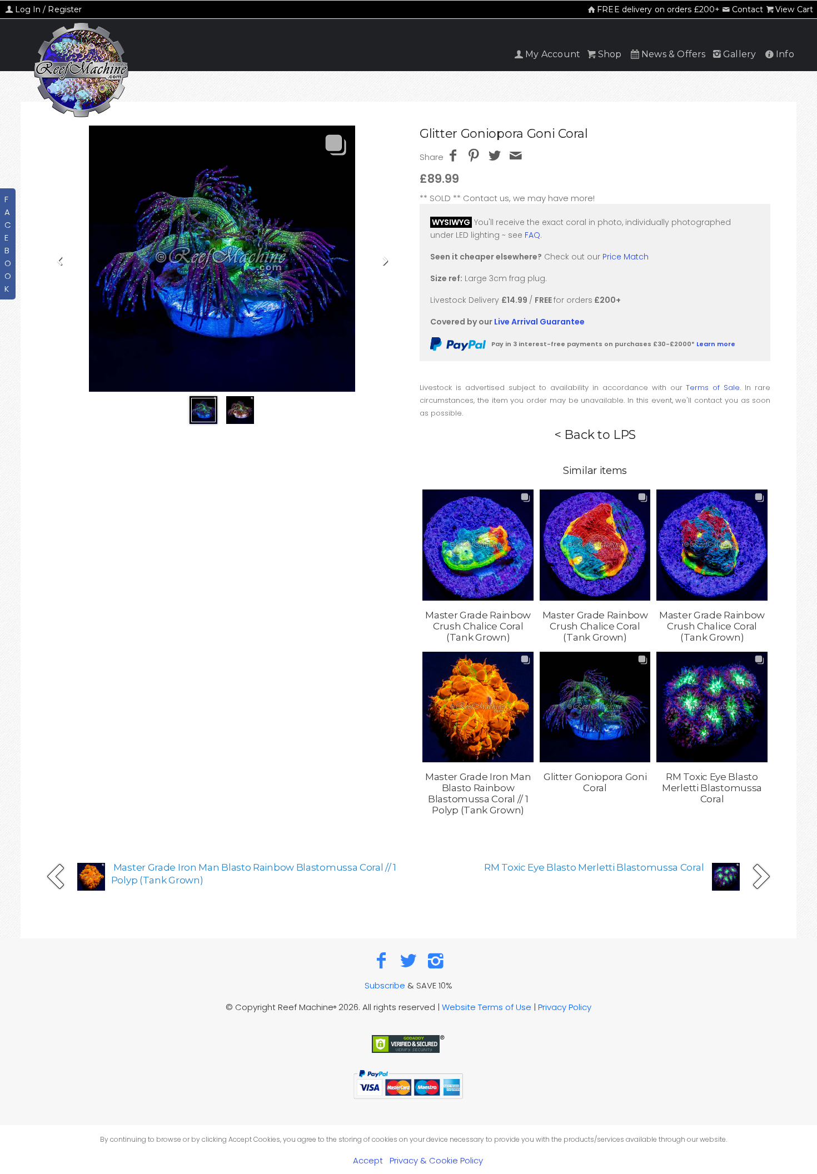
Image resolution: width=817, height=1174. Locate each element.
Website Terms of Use (486, 1007)
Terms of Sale (713, 387)
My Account (552, 54)
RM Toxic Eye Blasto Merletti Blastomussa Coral (594, 867)
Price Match (625, 256)
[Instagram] (435, 960)
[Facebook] (381, 960)
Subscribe (385, 985)
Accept (368, 1160)
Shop (610, 54)
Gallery (739, 54)
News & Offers (673, 54)
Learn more (715, 343)
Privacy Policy (564, 1007)
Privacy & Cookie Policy (436, 1160)
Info (785, 54)
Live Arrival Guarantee (539, 321)
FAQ (532, 235)
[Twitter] (408, 960)
